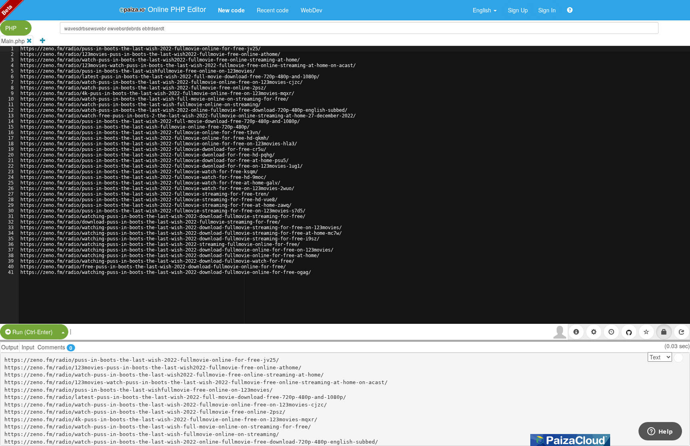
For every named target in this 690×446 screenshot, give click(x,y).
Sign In (547, 10)
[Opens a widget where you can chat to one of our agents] (660, 432)
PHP (10, 28)
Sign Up (518, 10)
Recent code (273, 10)
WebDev (311, 10)
